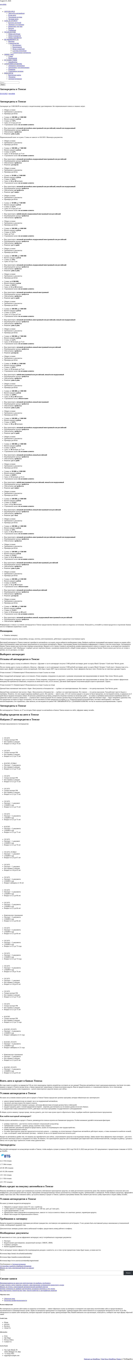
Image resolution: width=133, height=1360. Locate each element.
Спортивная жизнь (13, 64)
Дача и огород (10, 21)
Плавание (11, 69)
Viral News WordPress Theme (111, 1359)
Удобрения (12, 30)
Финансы (8, 73)
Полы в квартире (18, 49)
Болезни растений (14, 23)
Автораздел (9, 11)
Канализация (17, 47)
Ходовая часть (13, 19)
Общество (9, 54)
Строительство (13, 43)
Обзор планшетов (14, 36)
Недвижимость (11, 39)
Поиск (2, 1270)
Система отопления (19, 51)
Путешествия (10, 60)
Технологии (10, 32)
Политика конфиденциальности (15, 1300)
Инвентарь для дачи (15, 26)
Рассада (11, 28)
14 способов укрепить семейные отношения (15, 1266)
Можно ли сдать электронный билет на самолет (17, 1268)
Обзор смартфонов (15, 38)
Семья (10, 56)
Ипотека (11, 41)
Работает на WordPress (92, 1359)
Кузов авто (12, 15)
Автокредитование (15, 79)
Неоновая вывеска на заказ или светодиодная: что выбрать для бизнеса (25, 1283)
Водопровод (16, 45)
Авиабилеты (12, 62)
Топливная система (15, 17)
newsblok (3, 4)
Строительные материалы (21, 52)
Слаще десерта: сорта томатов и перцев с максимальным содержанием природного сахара (32, 1285)
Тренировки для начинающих (18, 67)
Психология (12, 58)
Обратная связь (9, 1298)
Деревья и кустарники (16, 24)
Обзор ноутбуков (14, 34)
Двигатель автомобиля (16, 13)
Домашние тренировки (16, 66)
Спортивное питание (15, 71)
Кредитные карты (14, 75)
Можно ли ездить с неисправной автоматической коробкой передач (24, 1287)
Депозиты (11, 77)
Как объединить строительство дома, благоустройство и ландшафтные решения (28, 1290)
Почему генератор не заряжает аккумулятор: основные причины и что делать (27, 1289)
